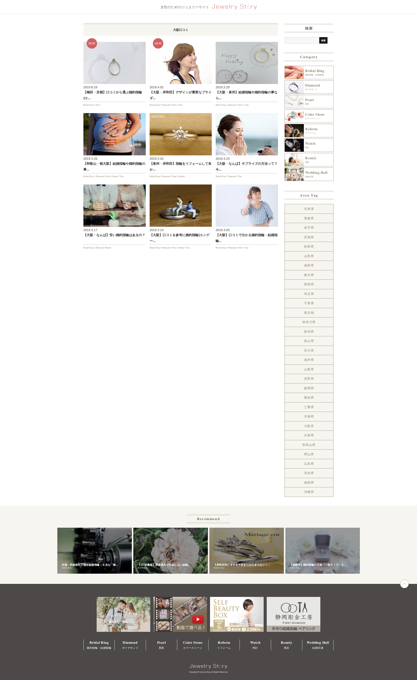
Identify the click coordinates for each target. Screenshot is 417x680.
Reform (181, 176)
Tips (181, 104)
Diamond (166, 104)
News (98, 104)
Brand (115, 176)
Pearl (174, 176)
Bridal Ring (88, 104)
